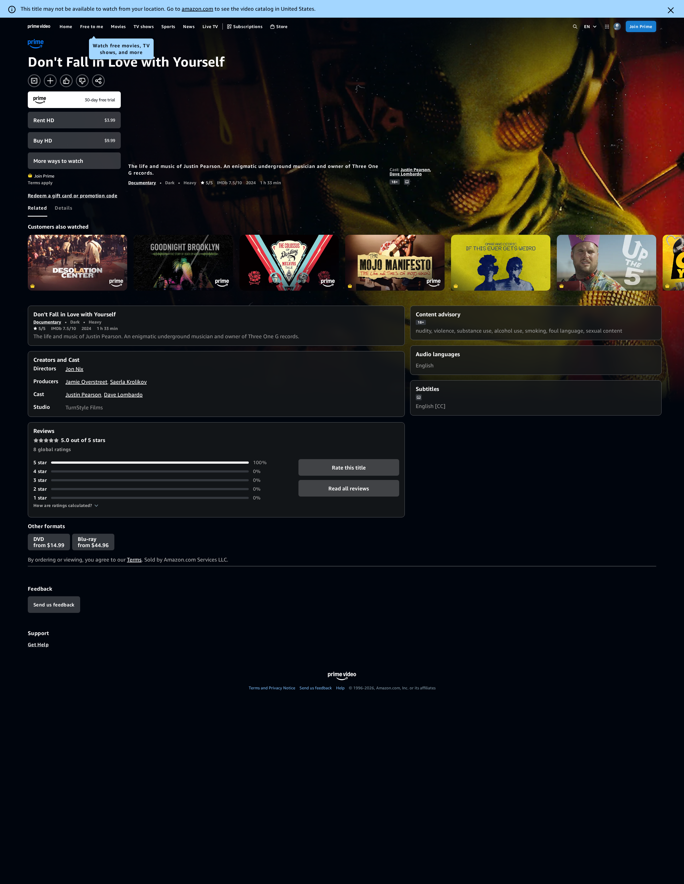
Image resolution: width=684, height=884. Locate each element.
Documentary (142, 182)
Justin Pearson (415, 169)
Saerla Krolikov (128, 382)
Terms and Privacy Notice (272, 687)
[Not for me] (82, 80)
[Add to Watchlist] (50, 80)
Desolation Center (77, 263)
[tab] (37, 208)
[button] (65, 505)
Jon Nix (74, 369)
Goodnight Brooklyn (183, 263)
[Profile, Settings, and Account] (617, 27)
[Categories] (607, 27)
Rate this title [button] (349, 467)
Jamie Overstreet (86, 382)
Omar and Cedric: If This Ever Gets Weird (500, 263)
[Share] (98, 80)
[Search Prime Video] (575, 27)
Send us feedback (316, 687)
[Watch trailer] (34, 80)
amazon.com (197, 9)
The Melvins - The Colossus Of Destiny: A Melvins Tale (289, 263)
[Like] (66, 80)
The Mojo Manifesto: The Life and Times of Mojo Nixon (395, 263)
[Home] (39, 26)
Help (340, 687)
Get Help (38, 644)
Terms (134, 559)
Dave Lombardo (406, 173)
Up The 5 (606, 263)
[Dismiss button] (670, 10)
